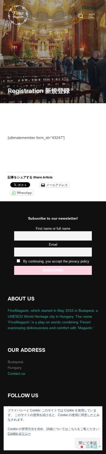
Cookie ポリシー (19, 433)
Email (53, 244)
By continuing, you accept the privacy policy (55, 261)
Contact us (16, 373)
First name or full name (53, 228)
